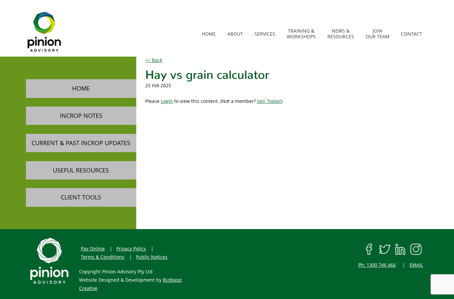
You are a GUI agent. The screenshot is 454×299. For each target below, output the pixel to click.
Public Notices (152, 257)
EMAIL (416, 265)
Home (81, 88)
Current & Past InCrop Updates (81, 143)
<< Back (153, 60)
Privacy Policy (131, 248)
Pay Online (93, 248)
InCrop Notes (81, 116)
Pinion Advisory (61, 32)
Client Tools (81, 197)
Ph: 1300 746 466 (377, 265)
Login (167, 101)
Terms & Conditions (102, 257)
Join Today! (269, 101)
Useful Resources (81, 170)
